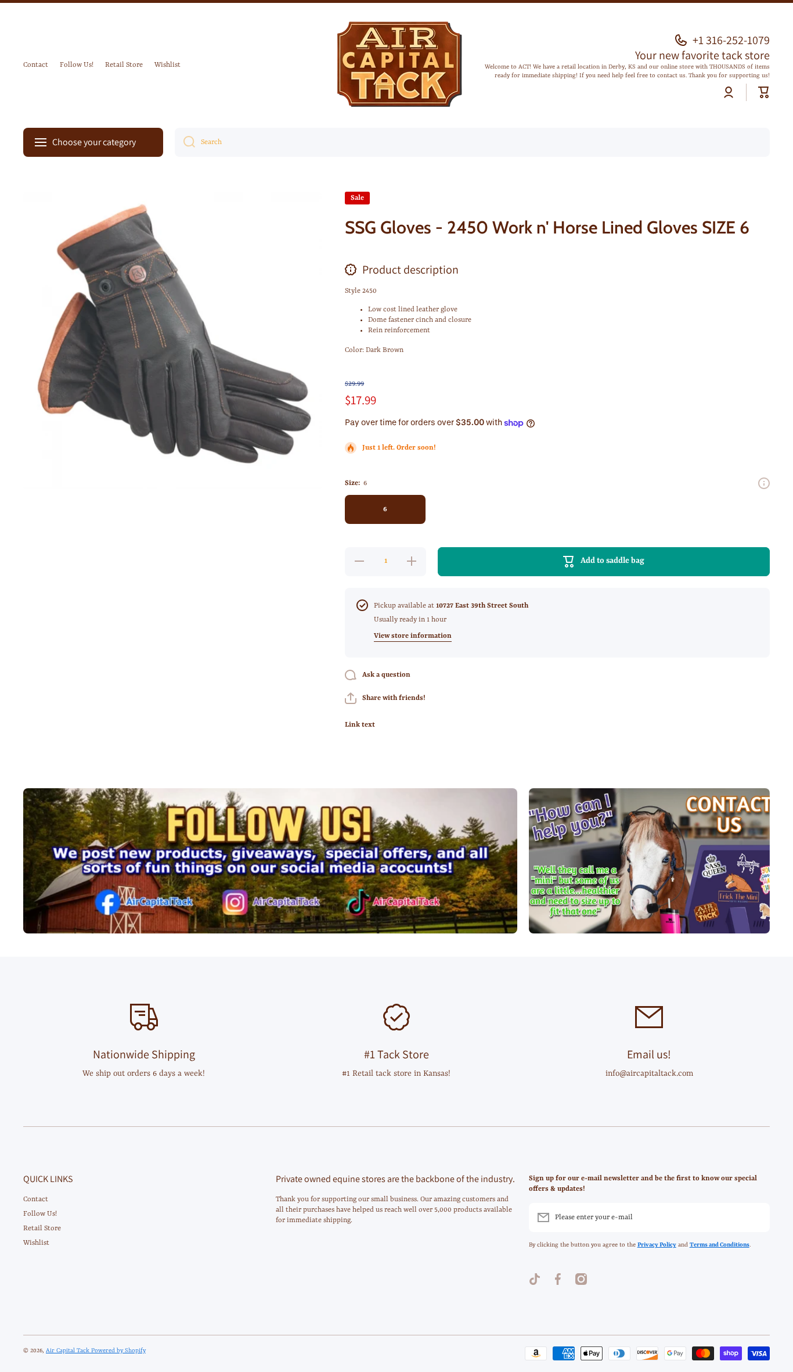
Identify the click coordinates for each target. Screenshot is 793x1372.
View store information (413, 636)
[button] (764, 92)
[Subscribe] (755, 1217)
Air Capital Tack (68, 1350)
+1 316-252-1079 (731, 40)
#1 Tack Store (396, 1054)
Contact (35, 1199)
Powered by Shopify (118, 1350)
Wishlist (36, 1243)
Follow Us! (40, 1214)
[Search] (185, 142)
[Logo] (396, 65)
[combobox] (472, 142)
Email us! (649, 1054)
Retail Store (42, 1228)
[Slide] (764, 483)
